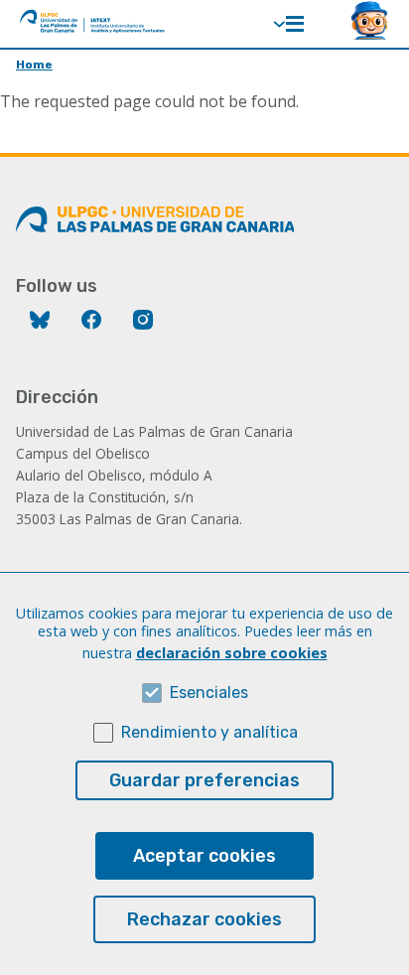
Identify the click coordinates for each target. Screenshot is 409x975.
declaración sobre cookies (232, 652)
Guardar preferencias (204, 780)
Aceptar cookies (204, 856)
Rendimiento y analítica (209, 732)
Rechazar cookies (204, 919)
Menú (295, 24)
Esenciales (209, 692)
